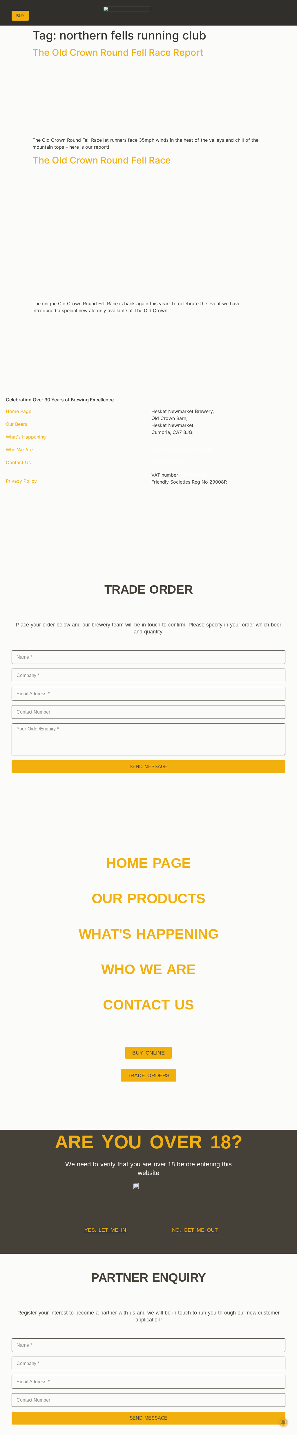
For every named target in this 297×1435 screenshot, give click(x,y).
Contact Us (18, 462)
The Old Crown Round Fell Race (101, 160)
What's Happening (26, 437)
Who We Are (19, 449)
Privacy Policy (21, 481)
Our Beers (16, 424)
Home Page (18, 411)
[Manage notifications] (283, 1422)
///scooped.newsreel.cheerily (183, 449)
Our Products (148, 898)
